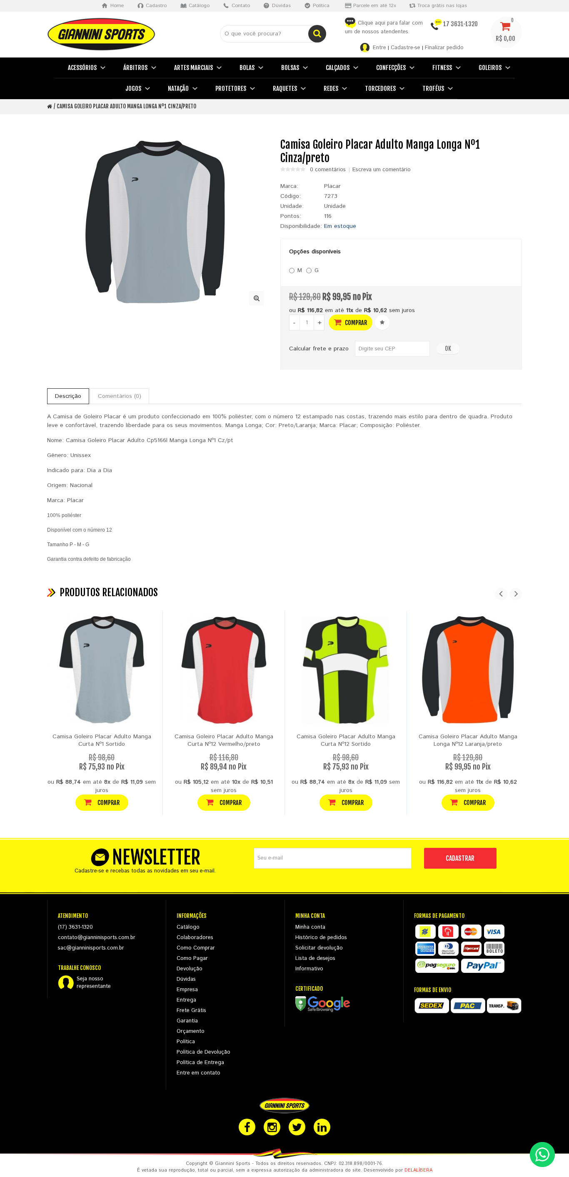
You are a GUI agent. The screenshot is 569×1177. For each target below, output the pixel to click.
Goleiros (490, 68)
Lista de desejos (315, 958)
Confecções (391, 68)
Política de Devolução (203, 1052)
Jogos (133, 88)
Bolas (247, 68)
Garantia (187, 1021)
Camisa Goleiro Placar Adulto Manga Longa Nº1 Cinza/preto (126, 106)
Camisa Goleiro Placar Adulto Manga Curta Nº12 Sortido (346, 740)
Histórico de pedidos (321, 938)
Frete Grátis (191, 1011)
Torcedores (380, 88)
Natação (178, 88)
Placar (332, 186)
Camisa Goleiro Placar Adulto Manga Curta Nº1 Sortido (101, 740)
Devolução (189, 969)
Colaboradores (195, 938)
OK (448, 348)
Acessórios (82, 68)
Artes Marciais (193, 68)
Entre (379, 48)
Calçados (337, 68)
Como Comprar (196, 948)
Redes (331, 88)
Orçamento (191, 1031)
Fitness (442, 68)
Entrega (186, 1000)
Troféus (433, 88)
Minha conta (310, 927)
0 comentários (328, 169)
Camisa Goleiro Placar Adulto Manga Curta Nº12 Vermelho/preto (224, 740)
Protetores (230, 88)
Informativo (309, 969)
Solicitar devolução (319, 948)
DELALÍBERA (418, 1170)
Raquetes (285, 88)
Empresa (187, 990)
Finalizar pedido (444, 48)
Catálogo (188, 927)
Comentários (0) (119, 396)
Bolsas (290, 68)
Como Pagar (192, 958)
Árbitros (135, 68)
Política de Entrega (200, 1063)
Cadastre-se (405, 48)
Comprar (355, 322)
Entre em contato (198, 1073)
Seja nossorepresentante (94, 982)
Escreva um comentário (381, 169)
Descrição (68, 396)
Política (186, 1042)
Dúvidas (186, 979)
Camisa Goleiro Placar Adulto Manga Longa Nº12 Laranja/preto (468, 740)
